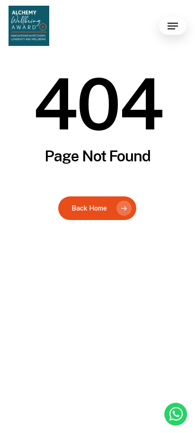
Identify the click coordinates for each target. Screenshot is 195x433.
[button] (172, 26)
